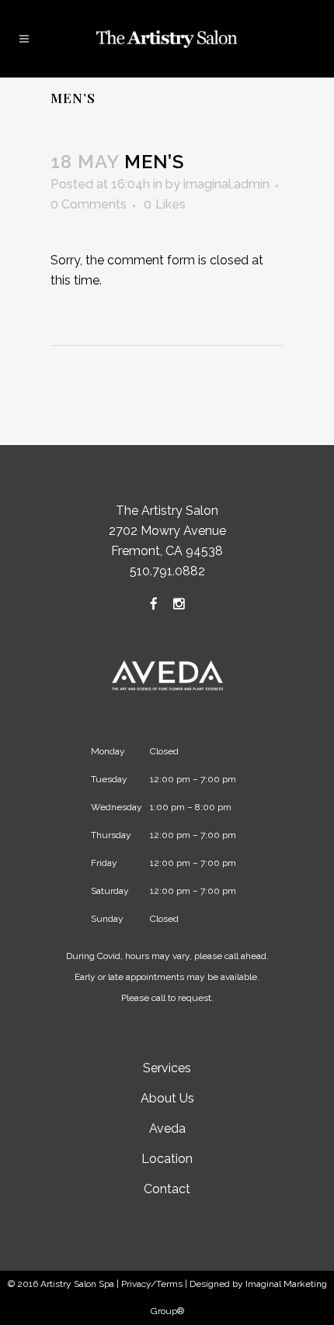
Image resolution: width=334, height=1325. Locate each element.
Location (167, 1158)
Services (167, 1068)
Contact (167, 1189)
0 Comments (88, 204)
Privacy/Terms (152, 1283)
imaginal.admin (226, 184)
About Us (167, 1098)
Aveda (167, 1128)
